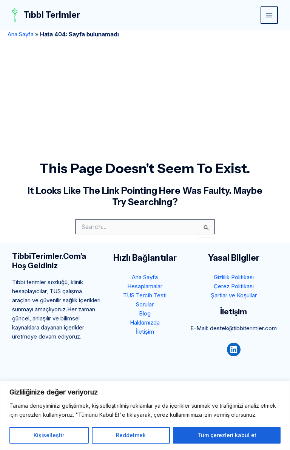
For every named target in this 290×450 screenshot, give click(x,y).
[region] (145, 415)
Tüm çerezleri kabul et (226, 435)
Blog (145, 313)
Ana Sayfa (21, 34)
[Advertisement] (145, 103)
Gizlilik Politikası (234, 277)
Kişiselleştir (49, 435)
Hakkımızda (145, 322)
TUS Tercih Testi (145, 295)
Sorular (145, 304)
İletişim (145, 331)
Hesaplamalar (144, 286)
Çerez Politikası (234, 286)
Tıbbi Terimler (51, 15)
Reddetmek (131, 435)
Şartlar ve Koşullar (234, 295)
